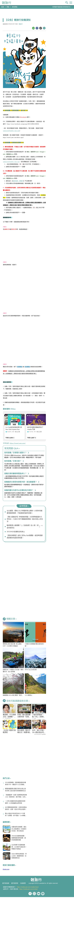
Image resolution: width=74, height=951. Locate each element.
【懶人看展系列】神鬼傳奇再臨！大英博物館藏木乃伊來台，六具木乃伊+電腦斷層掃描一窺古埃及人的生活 (25, 519)
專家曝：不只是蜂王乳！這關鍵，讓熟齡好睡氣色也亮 (9, 716)
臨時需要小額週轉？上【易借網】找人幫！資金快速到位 (23, 527)
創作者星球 (14, 883)
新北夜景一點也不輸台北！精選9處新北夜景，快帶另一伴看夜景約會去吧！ (23, 732)
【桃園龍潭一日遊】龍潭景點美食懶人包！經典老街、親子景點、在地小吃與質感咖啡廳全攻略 (16, 796)
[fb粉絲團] (30, 893)
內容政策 (23, 883)
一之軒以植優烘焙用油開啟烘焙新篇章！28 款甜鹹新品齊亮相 (15, 802)
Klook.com (6, 869)
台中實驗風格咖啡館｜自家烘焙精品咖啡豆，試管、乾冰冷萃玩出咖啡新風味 (16, 808)
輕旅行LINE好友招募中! (64, 7)
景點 (8, 7)
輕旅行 (6, 2)
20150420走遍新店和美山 (16, 531)
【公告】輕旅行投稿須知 (9, 731)
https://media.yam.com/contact (28, 889)
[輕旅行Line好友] (42, 893)
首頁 (2, 7)
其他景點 (14, 7)
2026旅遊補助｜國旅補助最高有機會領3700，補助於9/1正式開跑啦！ (15, 784)
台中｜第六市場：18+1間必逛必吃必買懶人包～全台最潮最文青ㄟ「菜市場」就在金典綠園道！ (38, 732)
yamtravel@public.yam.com (11, 130)
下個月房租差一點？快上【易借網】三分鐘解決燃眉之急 (39, 716)
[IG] (34, 893)
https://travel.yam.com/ (18, 443)
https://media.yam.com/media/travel (28, 887)
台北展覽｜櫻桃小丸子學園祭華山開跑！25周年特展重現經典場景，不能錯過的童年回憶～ (24, 512)
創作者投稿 (5, 883)
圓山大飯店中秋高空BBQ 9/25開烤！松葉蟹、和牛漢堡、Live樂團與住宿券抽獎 (16, 815)
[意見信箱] (38, 893)
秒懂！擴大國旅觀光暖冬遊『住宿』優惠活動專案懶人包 (23, 716)
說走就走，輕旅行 (18, 181)
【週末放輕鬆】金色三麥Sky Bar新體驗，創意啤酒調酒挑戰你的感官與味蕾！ (25, 536)
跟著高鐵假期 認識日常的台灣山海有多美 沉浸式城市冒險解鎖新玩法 (15, 789)
